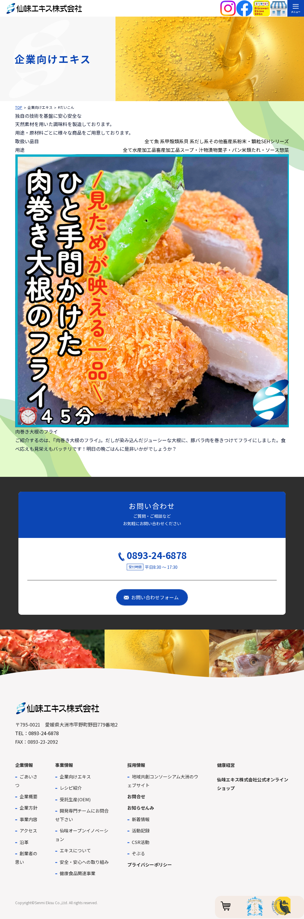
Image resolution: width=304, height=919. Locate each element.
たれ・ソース (265, 149)
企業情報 (24, 765)
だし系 (201, 141)
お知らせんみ (140, 808)
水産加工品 (144, 149)
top (18, 107)
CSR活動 (140, 842)
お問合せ (136, 796)
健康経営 (226, 765)
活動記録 (141, 830)
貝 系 (189, 141)
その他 (216, 141)
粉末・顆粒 (249, 141)
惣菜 (284, 149)
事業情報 (64, 765)
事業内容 (28, 819)
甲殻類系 (174, 141)
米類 (246, 149)
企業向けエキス (75, 776)
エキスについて (75, 850)
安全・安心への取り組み (84, 862)
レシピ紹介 (71, 788)
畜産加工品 (168, 149)
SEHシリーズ (275, 141)
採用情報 (136, 765)
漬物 (213, 149)
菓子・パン (230, 149)
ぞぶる (138, 853)
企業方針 (28, 808)
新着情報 (141, 819)
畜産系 (230, 141)
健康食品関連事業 (77, 873)
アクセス (28, 830)
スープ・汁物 (194, 149)
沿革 (24, 842)
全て (149, 141)
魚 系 (159, 141)
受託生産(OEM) (75, 799)
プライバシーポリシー (149, 864)
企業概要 (28, 796)
